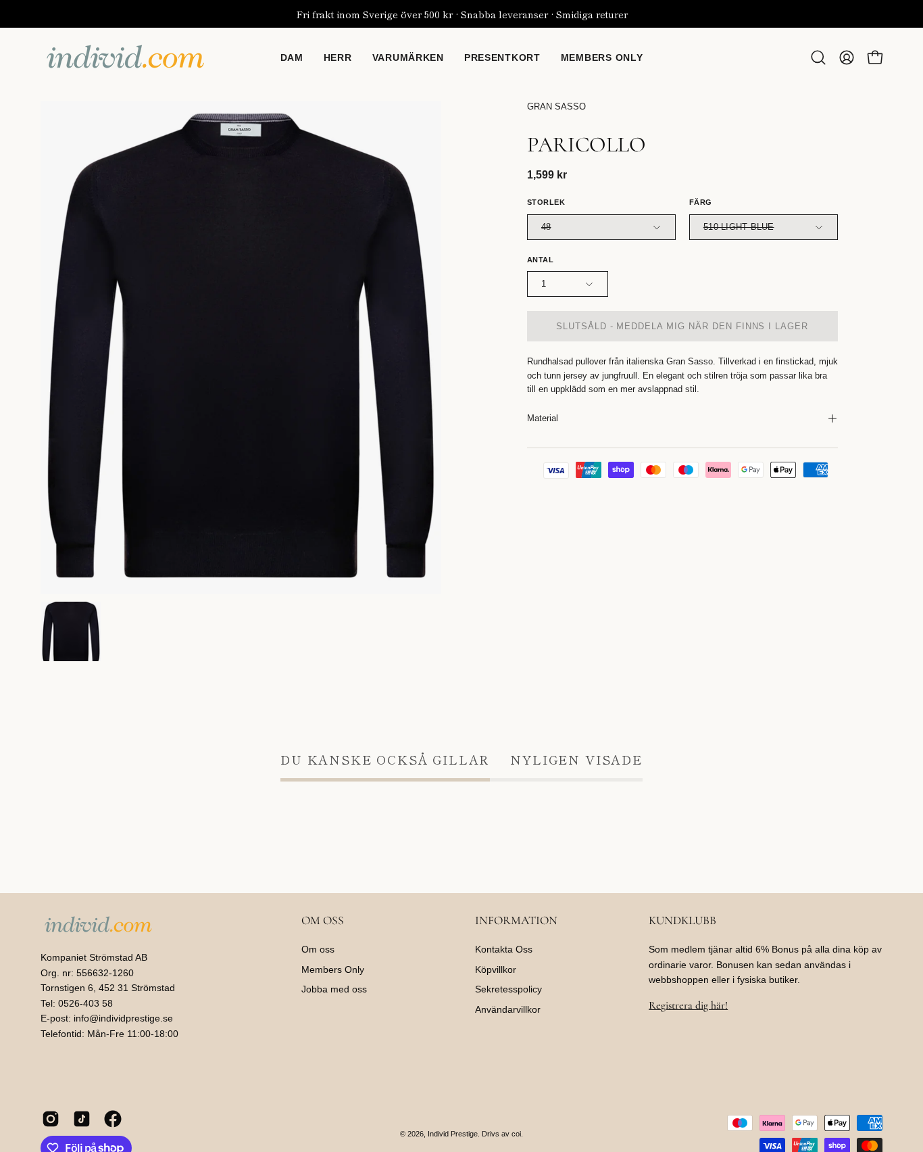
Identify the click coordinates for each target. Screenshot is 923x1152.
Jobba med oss (334, 989)
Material (542, 418)
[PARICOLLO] (71, 631)
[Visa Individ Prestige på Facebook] (113, 1119)
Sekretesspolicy (508, 989)
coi (516, 1134)
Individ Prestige (453, 1134)
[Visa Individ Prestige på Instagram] (51, 1119)
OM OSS (322, 920)
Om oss (317, 949)
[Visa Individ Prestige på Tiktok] (82, 1119)
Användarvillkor (508, 1009)
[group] (461, 14)
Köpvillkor (495, 969)
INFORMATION (516, 920)
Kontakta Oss (503, 949)
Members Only (332, 969)
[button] (818, 57)
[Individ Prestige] (125, 57)
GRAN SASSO (556, 107)
